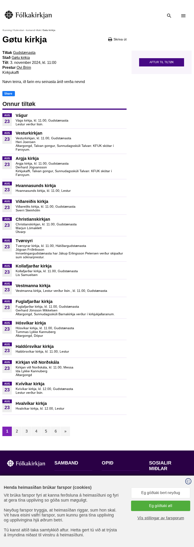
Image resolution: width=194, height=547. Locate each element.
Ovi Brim (24, 68)
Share (8, 93)
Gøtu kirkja (21, 58)
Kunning (7, 30)
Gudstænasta (24, 53)
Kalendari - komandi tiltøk (27, 30)
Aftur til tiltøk (162, 62)
